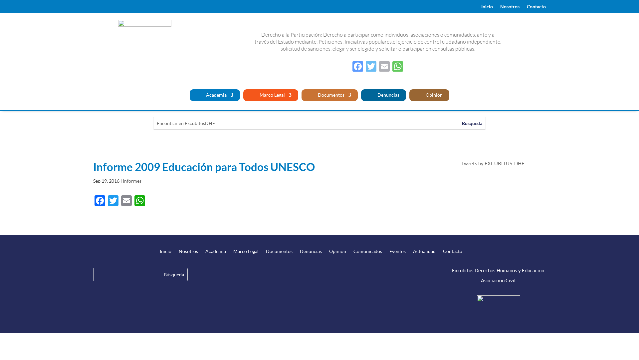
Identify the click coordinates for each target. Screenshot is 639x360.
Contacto (536, 6)
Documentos (330, 95)
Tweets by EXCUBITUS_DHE (493, 163)
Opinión (434, 95)
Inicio (487, 6)
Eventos (397, 251)
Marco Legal (272, 95)
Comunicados (367, 251)
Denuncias (387, 95)
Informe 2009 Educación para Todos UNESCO (204, 166)
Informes (132, 181)
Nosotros (510, 6)
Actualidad (424, 251)
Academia (216, 95)
